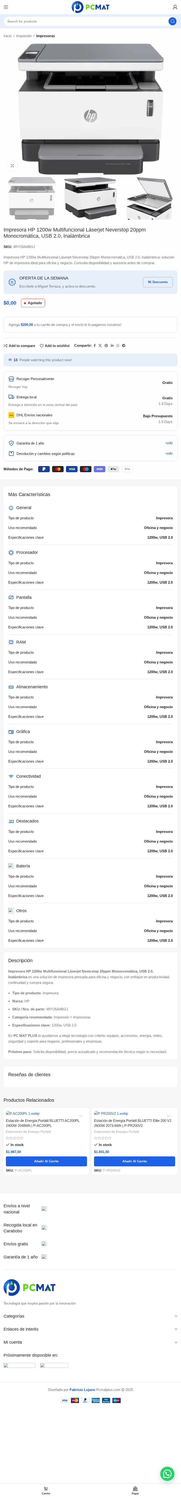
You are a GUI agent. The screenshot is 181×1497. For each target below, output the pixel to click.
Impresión (24, 36)
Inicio (8, 36)
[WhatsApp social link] (118, 345)
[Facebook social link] (94, 345)
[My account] (175, 7)
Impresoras (45, 36)
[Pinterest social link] (106, 345)
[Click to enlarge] (12, 165)
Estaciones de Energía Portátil (28, 1131)
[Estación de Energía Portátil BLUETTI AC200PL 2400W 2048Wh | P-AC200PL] (46, 1113)
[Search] (173, 21)
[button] (167, 1474)
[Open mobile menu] (6, 7)
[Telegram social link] (124, 345)
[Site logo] (90, 7)
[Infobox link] (25, 1209)
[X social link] (100, 345)
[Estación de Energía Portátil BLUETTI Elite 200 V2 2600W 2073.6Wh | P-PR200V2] (134, 1113)
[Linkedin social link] (112, 345)
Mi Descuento (158, 282)
